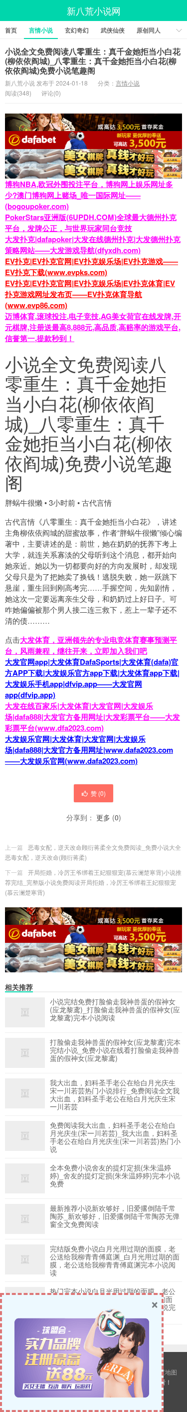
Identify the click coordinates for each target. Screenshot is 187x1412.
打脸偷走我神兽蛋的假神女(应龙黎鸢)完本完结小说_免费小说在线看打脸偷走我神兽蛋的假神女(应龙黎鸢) (115, 1050)
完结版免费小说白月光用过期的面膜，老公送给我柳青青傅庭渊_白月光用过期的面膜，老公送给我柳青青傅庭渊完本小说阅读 (115, 1260)
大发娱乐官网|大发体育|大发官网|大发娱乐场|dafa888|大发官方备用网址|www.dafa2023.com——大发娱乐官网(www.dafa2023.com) (89, 749)
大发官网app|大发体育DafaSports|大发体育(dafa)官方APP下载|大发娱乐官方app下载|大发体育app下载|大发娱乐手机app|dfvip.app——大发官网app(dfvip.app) (92, 678)
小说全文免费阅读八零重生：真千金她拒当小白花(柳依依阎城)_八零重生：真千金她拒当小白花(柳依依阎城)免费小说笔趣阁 (93, 61)
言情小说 (41, 30)
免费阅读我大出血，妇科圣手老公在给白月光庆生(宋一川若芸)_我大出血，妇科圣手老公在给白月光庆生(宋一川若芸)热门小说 (115, 1137)
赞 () (98, 793)
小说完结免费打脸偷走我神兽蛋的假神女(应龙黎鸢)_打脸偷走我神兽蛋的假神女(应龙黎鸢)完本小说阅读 (115, 1009)
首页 (11, 30)
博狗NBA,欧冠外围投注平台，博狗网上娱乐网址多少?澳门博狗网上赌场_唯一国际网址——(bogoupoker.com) (89, 195)
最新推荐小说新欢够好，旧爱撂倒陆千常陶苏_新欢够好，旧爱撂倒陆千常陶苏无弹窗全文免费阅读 (115, 1216)
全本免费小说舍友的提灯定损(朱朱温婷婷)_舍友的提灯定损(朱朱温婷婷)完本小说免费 (115, 1175)
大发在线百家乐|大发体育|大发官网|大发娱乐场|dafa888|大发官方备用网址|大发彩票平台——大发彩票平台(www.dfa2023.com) (92, 716)
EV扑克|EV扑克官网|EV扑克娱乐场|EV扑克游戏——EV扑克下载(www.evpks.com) (91, 267)
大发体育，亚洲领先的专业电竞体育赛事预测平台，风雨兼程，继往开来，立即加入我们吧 (91, 645)
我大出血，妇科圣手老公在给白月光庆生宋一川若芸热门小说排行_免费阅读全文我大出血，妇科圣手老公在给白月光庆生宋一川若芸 (115, 1094)
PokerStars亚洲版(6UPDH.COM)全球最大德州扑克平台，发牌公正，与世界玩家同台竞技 (91, 223)
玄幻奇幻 (77, 30)
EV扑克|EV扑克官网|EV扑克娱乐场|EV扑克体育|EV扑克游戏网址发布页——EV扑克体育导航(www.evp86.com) (90, 294)
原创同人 (149, 30)
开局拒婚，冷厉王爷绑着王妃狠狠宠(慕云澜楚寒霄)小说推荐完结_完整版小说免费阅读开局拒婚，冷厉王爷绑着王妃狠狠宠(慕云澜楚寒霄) (93, 882)
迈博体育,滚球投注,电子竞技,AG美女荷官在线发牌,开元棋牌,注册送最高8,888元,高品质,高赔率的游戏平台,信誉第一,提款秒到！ (93, 327)
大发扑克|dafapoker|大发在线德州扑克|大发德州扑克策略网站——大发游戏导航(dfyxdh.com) (93, 245)
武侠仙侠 (113, 30)
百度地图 (165, 1371)
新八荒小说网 (94, 10)
